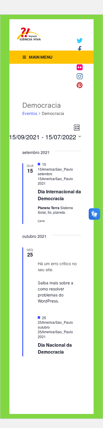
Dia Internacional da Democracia (59, 195)
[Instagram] (79, 76)
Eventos (29, 113)
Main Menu (40, 57)
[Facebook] (79, 49)
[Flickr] (79, 67)
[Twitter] (79, 40)
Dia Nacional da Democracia (55, 348)
